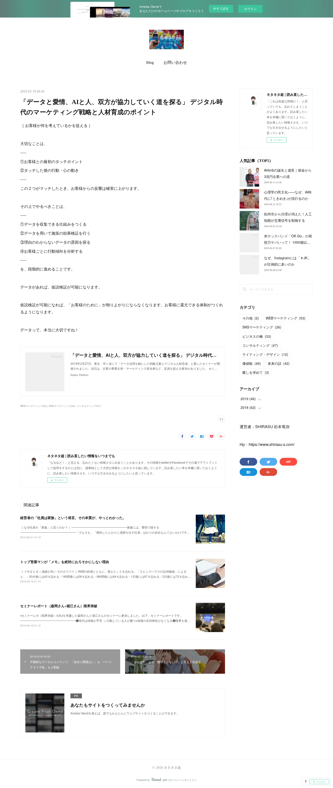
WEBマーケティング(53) (33, 406)
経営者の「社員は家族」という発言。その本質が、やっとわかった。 (73, 517)
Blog (150, 62)
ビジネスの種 (256, 336)
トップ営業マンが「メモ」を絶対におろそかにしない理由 (64, 561)
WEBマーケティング (285, 318)
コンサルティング (260, 345)
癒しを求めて (255, 372)
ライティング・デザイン (265, 354)
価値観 (251, 363)
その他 (250, 318)
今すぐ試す (221, 8)
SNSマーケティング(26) (62, 406)
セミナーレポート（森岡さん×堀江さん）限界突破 (58, 605)
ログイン (250, 8)
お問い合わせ (175, 62)
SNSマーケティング (261, 327)
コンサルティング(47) (89, 406)
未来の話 (279, 363)
